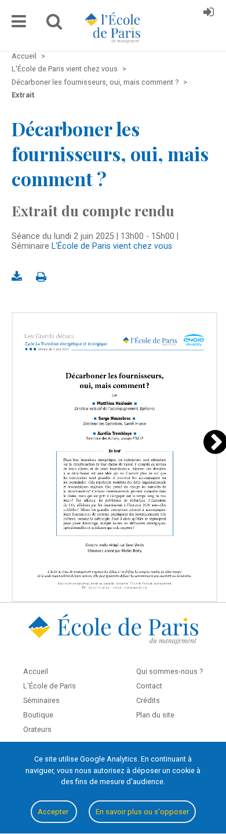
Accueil (35, 671)
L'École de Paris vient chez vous (112, 246)
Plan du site (155, 714)
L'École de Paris (49, 685)
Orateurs (37, 729)
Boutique (38, 714)
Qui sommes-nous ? (169, 671)
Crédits (148, 700)
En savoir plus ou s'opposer (142, 811)
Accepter (54, 811)
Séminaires (41, 700)
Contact (149, 685)
